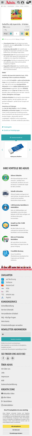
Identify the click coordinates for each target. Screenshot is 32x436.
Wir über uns (5, 369)
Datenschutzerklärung (9, 384)
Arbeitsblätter (8, 405)
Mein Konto (5, 321)
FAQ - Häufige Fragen (8, 317)
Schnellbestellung (7, 306)
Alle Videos (7, 397)
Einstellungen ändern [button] (16, 433)
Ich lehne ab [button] (16, 430)
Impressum (5, 376)
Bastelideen (8, 401)
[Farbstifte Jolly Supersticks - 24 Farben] (16, 15)
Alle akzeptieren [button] (16, 426)
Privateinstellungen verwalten (12, 325)
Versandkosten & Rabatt (9, 313)
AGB (2, 380)
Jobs (2, 372)
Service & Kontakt (7, 309)
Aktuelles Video (9, 393)
